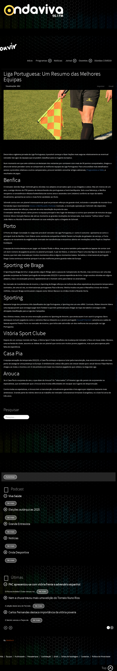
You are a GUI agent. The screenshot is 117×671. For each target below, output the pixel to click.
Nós (1, 656)
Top (104, 668)
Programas (41, 60)
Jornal (68, 60)
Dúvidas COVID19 (102, 60)
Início (30, 60)
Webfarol (10, 640)
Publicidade (20, 656)
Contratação (46, 656)
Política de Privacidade (101, 656)
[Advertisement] (58, 448)
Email (111, 86)
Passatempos (32, 656)
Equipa (9, 656)
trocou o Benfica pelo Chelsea (42, 206)
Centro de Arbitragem (69, 656)
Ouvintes (83, 60)
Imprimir (100, 86)
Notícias (58, 60)
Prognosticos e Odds (95, 170)
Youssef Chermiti (84, 320)
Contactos (85, 656)
